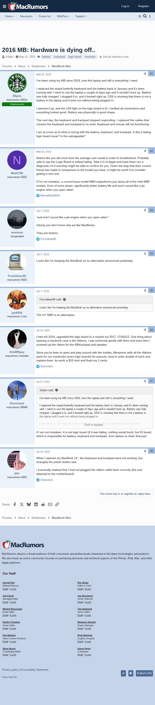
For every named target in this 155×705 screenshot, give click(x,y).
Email (5, 589)
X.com (13, 589)
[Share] (145, 73)
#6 (151, 329)
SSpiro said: (47, 390)
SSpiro (9, 56)
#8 (151, 451)
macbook (90, 56)
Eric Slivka (83, 582)
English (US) (144, 673)
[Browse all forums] (140, 16)
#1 (151, 73)
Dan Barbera (9, 635)
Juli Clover (8, 596)
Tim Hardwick (85, 609)
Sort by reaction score (116, 56)
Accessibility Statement (34, 669)
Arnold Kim (9, 582)
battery (46, 56)
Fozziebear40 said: (51, 299)
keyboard (59, 56)
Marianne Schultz (87, 622)
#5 (151, 290)
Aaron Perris (84, 648)
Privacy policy (10, 669)
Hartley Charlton (11, 622)
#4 (151, 253)
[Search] (145, 16)
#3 (151, 210)
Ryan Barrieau (85, 635)
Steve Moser (9, 648)
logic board (74, 56)
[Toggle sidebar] (150, 16)
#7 (151, 381)
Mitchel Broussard (12, 609)
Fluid (4, 677)
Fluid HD (12, 677)
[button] (4, 6)
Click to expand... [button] (94, 424)
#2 (151, 151)
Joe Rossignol (85, 596)
